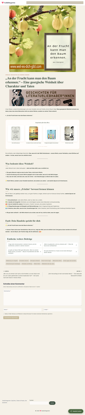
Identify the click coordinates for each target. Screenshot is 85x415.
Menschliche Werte (57, 260)
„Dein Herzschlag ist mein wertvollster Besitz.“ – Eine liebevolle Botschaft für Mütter (65, 273)
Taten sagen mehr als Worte (69, 260)
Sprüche (7, 74)
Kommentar (7, 291)
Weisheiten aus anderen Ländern (20, 74)
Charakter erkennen (23, 260)
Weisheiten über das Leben (48, 263)
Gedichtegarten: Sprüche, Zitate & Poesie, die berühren (14, 401)
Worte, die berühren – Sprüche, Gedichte (36, 2)
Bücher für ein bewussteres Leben (59, 2)
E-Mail (46, 309)
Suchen (32, 400)
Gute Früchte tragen (46, 260)
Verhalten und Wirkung (27, 263)
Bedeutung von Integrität (12, 260)
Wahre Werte (37, 263)
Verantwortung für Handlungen (13, 263)
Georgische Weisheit (35, 260)
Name (6, 309)
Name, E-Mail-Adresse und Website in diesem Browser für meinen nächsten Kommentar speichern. (29, 313)
